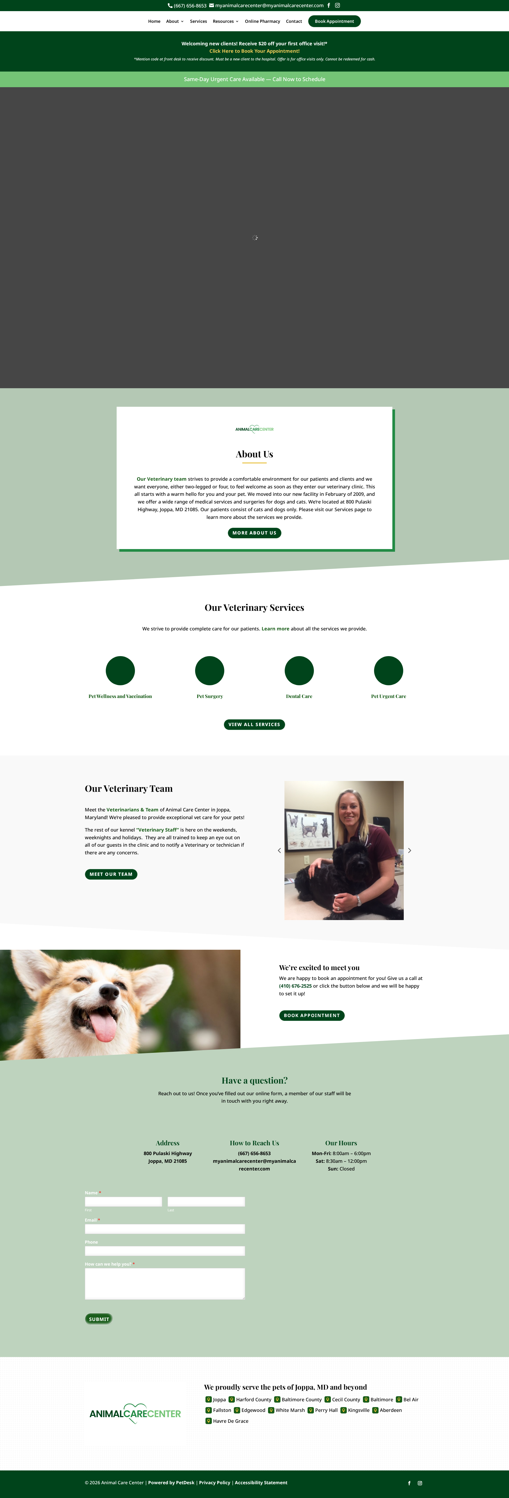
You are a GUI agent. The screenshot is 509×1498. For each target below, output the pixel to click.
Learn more (275, 628)
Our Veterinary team (162, 479)
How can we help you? (110, 1264)
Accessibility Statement (261, 1482)
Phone (91, 1242)
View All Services (254, 724)
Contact (294, 21)
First (88, 1210)
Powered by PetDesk (171, 1482)
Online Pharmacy (262, 21)
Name (93, 1193)
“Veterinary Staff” (157, 830)
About (172, 21)
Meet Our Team (111, 874)
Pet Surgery (210, 696)
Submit (99, 1319)
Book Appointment (334, 21)
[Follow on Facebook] (409, 1483)
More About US (254, 533)
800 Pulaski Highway (168, 1153)
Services (198, 21)
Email (92, 1220)
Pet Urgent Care (388, 696)
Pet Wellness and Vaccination (120, 696)
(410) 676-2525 (295, 986)
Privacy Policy (214, 1482)
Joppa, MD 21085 (167, 1161)
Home (154, 21)
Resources (223, 21)
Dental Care (299, 696)
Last (171, 1210)
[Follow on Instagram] (420, 1483)
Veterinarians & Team (133, 809)
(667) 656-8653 (254, 1153)
